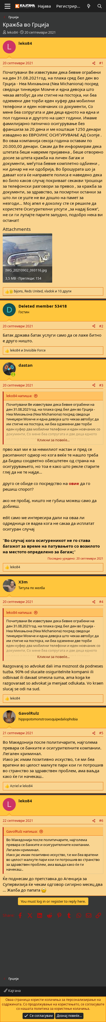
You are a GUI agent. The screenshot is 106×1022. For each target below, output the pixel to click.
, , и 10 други (42, 291)
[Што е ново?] (88, 6)
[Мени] (7, 6)
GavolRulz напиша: (22, 831)
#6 (101, 820)
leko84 (12, 32)
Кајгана (14, 990)
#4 (101, 601)
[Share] (93, 63)
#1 (101, 63)
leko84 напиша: (19, 395)
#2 (101, 326)
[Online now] (13, 374)
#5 (101, 733)
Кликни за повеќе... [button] (53, 439)
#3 (101, 385)
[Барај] (99, 6)
